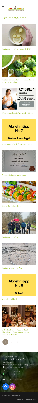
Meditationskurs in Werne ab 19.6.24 (17, 113)
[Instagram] (12, 386)
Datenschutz (28, 399)
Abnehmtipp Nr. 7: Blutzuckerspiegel (17, 144)
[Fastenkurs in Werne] (19, 223)
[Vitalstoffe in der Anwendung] (19, 161)
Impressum (20, 399)
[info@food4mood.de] (4, 380)
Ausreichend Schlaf (10, 299)
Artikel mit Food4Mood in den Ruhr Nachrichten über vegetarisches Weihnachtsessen (16, 332)
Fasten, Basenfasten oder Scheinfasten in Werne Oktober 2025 (18, 81)
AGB (34, 399)
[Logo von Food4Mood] (15, 9)
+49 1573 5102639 (13, 371)
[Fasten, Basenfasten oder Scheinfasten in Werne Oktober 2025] (19, 66)
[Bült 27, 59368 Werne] (4, 367)
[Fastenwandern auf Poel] (19, 254)
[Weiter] (18, 342)
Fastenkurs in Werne (10, 237)
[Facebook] (5, 386)
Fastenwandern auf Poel (12, 268)
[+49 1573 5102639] (4, 371)
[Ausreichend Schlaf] (19, 285)
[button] (2, 7)
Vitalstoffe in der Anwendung (14, 175)
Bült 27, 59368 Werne (15, 367)
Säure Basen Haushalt (11, 206)
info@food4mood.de (14, 379)
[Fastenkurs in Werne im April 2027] (19, 35)
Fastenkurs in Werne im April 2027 (16, 49)
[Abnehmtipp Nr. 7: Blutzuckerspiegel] (19, 130)
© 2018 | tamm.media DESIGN (11, 395)
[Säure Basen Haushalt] (19, 192)
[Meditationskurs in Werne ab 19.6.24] (19, 99)
